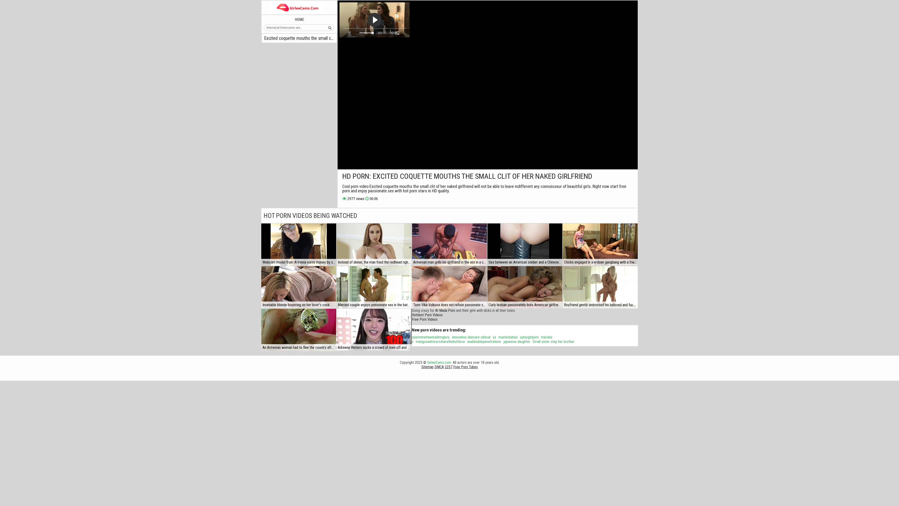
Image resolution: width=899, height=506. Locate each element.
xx (494, 337)
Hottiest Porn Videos (427, 315)
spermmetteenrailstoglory (431, 337)
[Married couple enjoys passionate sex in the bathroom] (374, 287)
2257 (448, 367)
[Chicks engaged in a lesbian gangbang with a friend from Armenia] (600, 244)
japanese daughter (516, 341)
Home (299, 19)
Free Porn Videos (425, 319)
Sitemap (427, 367)
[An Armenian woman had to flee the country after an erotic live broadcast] (298, 330)
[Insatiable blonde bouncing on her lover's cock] (298, 287)
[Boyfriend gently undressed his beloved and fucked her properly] (600, 287)
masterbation (508, 337)
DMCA (439, 367)
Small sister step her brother (554, 341)
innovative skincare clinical (471, 337)
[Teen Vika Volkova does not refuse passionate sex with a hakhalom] (449, 287)
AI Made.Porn (445, 310)
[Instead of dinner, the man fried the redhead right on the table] (374, 244)
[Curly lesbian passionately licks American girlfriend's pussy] (524, 287)
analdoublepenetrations (484, 341)
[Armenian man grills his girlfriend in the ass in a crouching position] (449, 244)
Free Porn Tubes (465, 367)
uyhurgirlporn (529, 337)
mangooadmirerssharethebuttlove (440, 341)
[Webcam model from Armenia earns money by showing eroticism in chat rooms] (298, 244)
